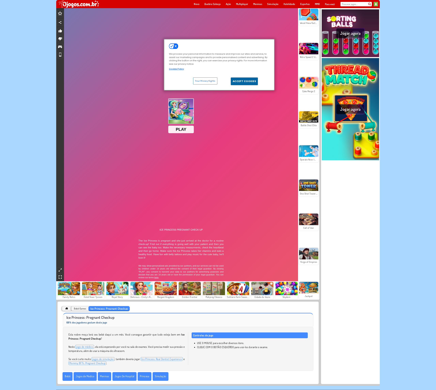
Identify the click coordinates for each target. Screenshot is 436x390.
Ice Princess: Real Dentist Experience (162, 359)
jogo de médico (84, 346)
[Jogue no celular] (60, 55)
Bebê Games (80, 308)
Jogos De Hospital (124, 376)
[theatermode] (60, 270)
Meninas (104, 376)
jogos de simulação (103, 359)
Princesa (144, 376)
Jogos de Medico (85, 376)
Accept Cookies (244, 81)
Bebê (67, 376)
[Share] (60, 22)
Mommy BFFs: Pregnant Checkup (87, 363)
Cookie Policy (176, 69)
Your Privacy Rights (205, 81)
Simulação (160, 376)
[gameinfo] (60, 47)
